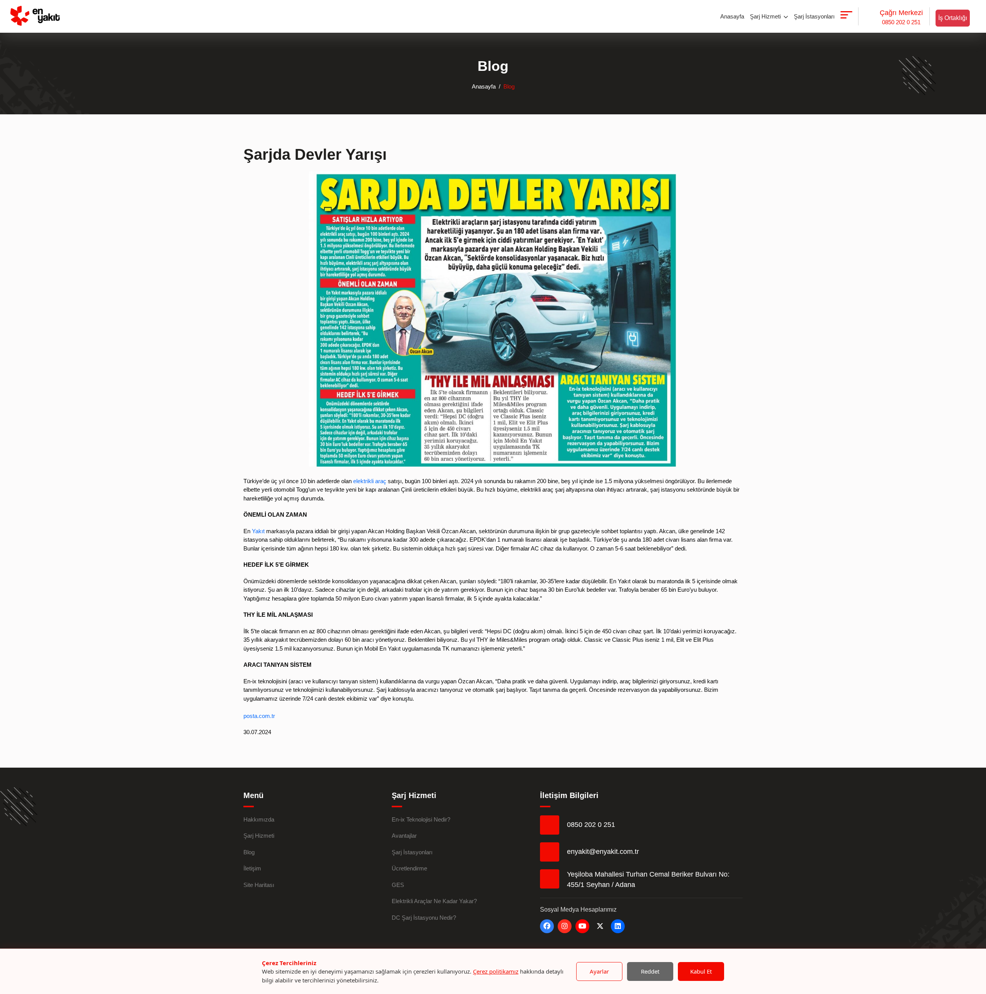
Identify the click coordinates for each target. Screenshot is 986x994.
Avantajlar (404, 835)
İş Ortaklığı (952, 18)
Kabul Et (701, 971)
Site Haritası (258, 885)
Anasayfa (732, 16)
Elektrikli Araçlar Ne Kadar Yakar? (434, 901)
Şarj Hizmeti (766, 16)
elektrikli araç (369, 481)
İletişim (252, 868)
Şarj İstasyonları (814, 16)
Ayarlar (599, 971)
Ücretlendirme (409, 868)
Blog (249, 852)
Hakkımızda (258, 819)
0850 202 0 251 (901, 17)
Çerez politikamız (495, 971)
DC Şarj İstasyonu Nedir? (424, 917)
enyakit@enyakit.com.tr (603, 851)
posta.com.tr (259, 716)
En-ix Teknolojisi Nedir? (421, 819)
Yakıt (258, 531)
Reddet (650, 971)
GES (398, 885)
